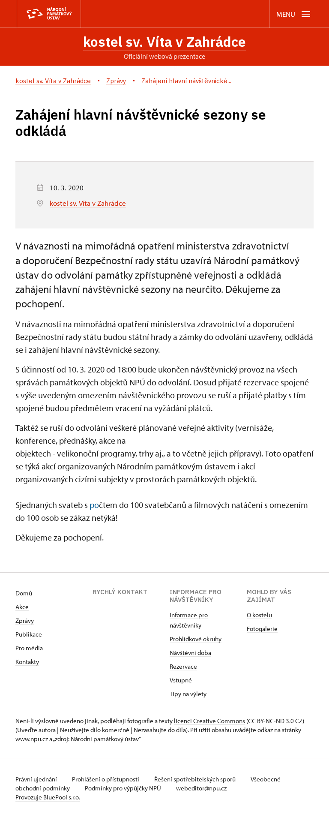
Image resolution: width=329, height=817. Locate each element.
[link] (94, 504)
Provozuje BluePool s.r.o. (47, 797)
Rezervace (183, 666)
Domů (23, 593)
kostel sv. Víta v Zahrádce (164, 42)
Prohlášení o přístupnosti (106, 779)
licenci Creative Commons (209, 721)
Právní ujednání (36, 779)
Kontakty (27, 662)
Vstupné (181, 680)
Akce (22, 607)
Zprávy (24, 620)
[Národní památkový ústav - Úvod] (49, 14)
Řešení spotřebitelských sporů (195, 779)
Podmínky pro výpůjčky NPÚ (123, 788)
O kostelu (259, 615)
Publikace (28, 634)
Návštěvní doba (190, 653)
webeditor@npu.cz (201, 788)
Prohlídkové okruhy (195, 639)
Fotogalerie (262, 629)
